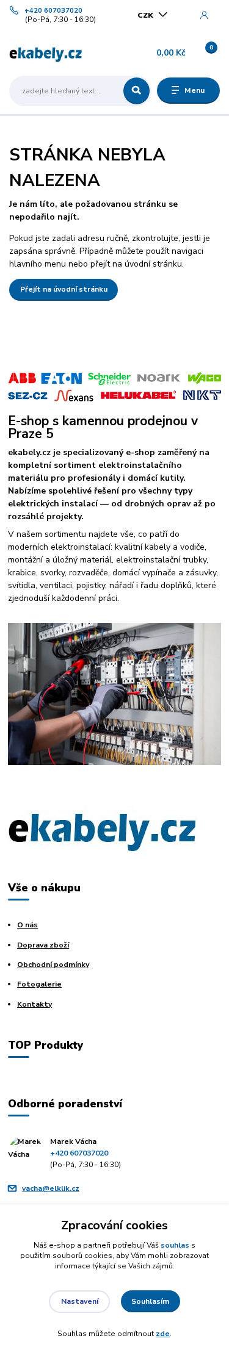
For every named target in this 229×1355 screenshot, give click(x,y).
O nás (27, 925)
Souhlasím (150, 1301)
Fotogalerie (39, 984)
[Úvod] (46, 53)
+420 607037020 (53, 11)
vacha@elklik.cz (50, 1188)
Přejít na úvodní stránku (63, 289)
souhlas (175, 1245)
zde (163, 1334)
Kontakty (34, 1004)
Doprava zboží (43, 945)
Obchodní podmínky (53, 964)
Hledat (136, 90)
